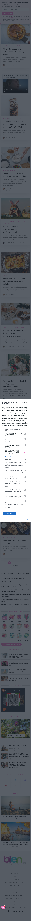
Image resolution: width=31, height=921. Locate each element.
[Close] (27, 402)
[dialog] (15, 460)
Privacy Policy (24, 519)
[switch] (25, 434)
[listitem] (15, 430)
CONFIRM (9, 513)
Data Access (15, 519)
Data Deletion (6, 519)
